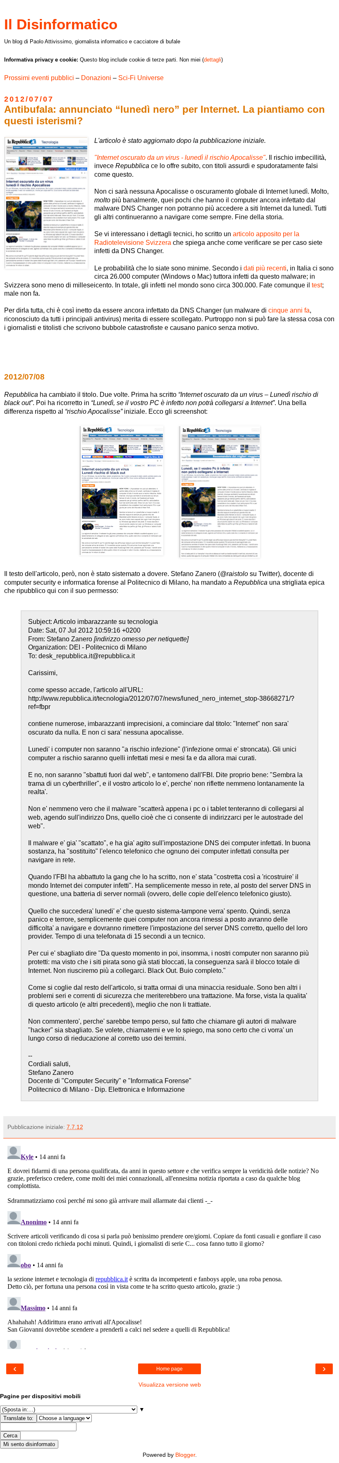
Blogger (185, 1454)
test (317, 285)
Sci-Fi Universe (141, 77)
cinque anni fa (289, 310)
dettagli (212, 60)
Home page (169, 1369)
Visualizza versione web (169, 1384)
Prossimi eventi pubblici (39, 77)
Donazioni (96, 77)
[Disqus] (169, 1246)
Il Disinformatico (60, 24)
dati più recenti (265, 268)
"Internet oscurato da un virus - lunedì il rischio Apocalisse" (179, 157)
